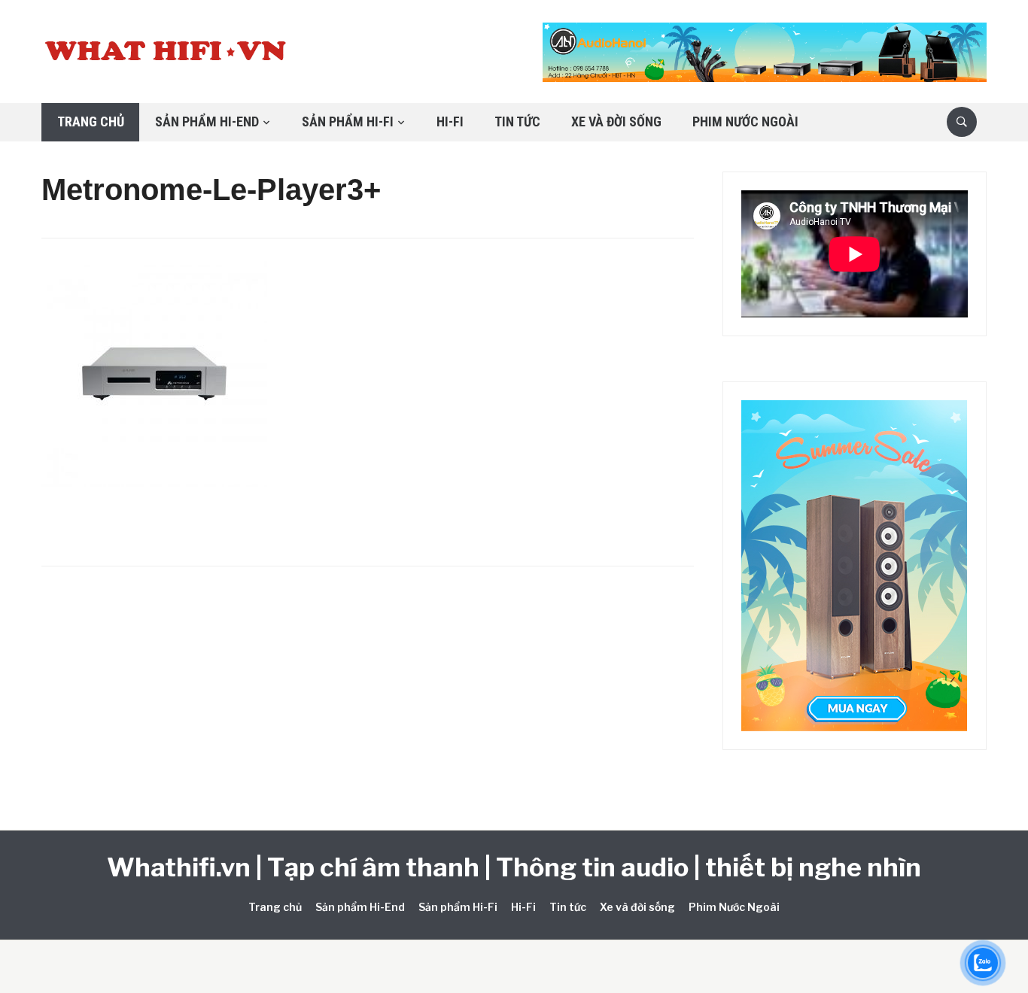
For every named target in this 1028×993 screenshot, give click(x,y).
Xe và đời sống (616, 121)
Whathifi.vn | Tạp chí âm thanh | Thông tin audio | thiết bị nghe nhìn (514, 867)
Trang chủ (90, 121)
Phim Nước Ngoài (745, 121)
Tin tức (517, 121)
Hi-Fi (450, 121)
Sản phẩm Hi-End (207, 121)
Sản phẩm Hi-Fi (348, 121)
